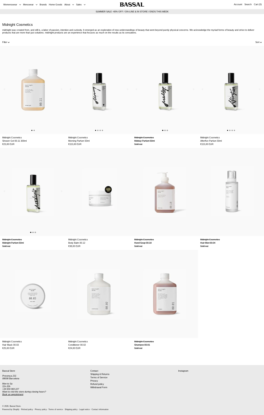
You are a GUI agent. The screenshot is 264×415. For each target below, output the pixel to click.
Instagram (183, 371)
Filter (4, 42)
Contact (94, 371)
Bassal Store (15, 406)
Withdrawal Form (98, 387)
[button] (248, 4)
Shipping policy (71, 409)
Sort (257, 42)
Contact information (100, 409)
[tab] (32, 130)
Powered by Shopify (10, 409)
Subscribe (254, 358)
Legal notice (84, 409)
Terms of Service (98, 377)
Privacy (94, 380)
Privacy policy (41, 409)
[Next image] (62, 90)
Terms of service (55, 409)
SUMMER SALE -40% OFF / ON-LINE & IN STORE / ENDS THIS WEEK (132, 11)
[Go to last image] (4, 90)
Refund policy (97, 384)
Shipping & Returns (100, 374)
